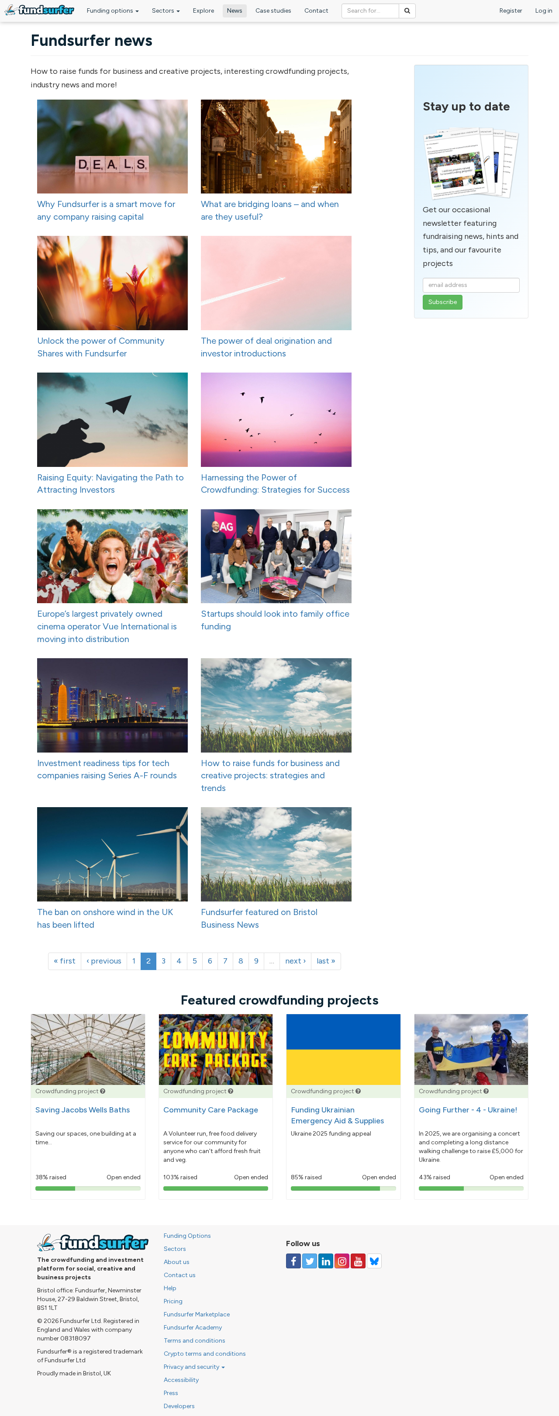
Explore (203, 10)
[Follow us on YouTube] (358, 1261)
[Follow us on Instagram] (342, 1261)
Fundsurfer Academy (193, 1327)
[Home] (39, 9)
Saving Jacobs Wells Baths (82, 1110)
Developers (179, 1406)
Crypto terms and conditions (205, 1353)
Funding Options (187, 1236)
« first (65, 961)
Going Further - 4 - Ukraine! (468, 1110)
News (234, 10)
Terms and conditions (194, 1340)
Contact (316, 10)
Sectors (164, 10)
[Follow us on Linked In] (325, 1261)
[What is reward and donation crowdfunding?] (102, 1091)
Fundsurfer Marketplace (197, 1314)
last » (326, 961)
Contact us (180, 1275)
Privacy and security (192, 1367)
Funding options (111, 10)
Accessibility (181, 1380)
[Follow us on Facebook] (293, 1261)
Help (170, 1288)
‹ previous (103, 961)
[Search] (407, 10)
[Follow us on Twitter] (309, 1261)
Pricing (173, 1301)
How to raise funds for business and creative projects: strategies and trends (270, 775)
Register (511, 10)
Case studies (273, 10)
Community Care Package (210, 1110)
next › (295, 961)
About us (177, 1262)
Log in (543, 10)
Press (171, 1393)
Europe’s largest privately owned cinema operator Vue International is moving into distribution (107, 626)
